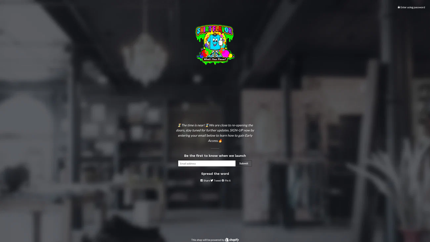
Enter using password (412, 7)
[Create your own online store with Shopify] (232, 239)
